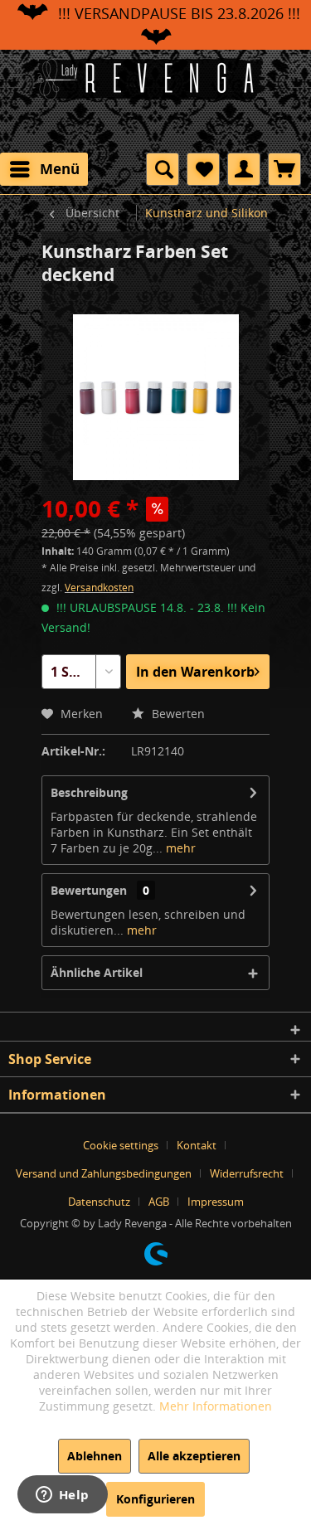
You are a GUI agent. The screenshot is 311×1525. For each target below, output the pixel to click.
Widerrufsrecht (247, 1173)
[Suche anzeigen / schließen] (162, 169)
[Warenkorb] (284, 169)
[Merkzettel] (203, 169)
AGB (158, 1201)
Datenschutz (99, 1201)
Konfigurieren (155, 1499)
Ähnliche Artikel (97, 972)
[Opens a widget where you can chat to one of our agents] (62, 1496)
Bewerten (176, 713)
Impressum (215, 1201)
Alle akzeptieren (194, 1456)
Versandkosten (99, 587)
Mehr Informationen (215, 1406)
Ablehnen (94, 1456)
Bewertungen (89, 890)
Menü (60, 168)
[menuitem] (44, 169)
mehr (179, 848)
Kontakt (196, 1145)
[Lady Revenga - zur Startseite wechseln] (156, 99)
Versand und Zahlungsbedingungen (104, 1173)
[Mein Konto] (243, 169)
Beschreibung (89, 792)
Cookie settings (120, 1145)
